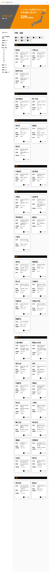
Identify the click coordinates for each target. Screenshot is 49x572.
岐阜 (4, 56)
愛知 (4, 60)
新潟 (4, 49)
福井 (4, 53)
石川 (4, 51)
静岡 (4, 58)
